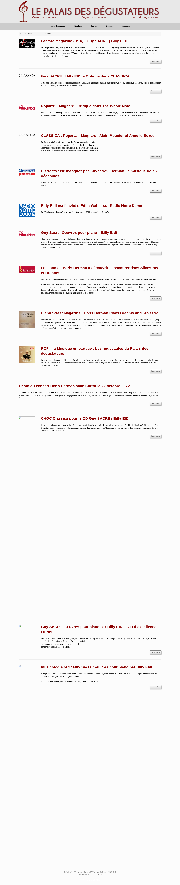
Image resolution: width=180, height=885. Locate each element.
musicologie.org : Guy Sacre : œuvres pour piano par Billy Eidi (96, 667)
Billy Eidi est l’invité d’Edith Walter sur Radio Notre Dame (91, 206)
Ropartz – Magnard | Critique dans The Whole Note (85, 106)
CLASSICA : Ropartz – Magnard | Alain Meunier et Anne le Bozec (97, 136)
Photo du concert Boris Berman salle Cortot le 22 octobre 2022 (74, 386)
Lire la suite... (155, 61)
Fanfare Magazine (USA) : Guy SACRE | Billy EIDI (84, 41)
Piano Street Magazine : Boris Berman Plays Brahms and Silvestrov (101, 313)
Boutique (78, 26)
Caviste (94, 26)
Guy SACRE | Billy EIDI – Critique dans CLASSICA (85, 76)
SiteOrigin (96, 880)
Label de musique (58, 26)
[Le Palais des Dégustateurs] (90, 11)
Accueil (23, 33)
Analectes (126, 26)
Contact (109, 26)
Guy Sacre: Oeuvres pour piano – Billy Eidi (79, 232)
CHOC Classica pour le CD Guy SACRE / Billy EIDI (85, 418)
